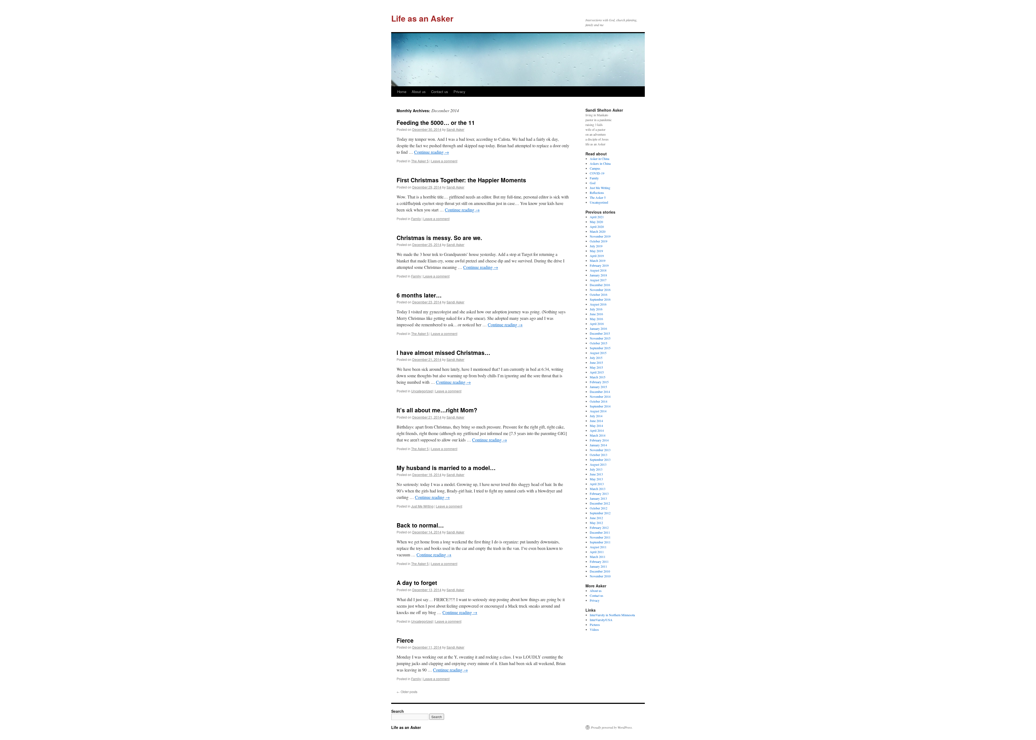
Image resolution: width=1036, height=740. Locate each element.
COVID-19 (597, 173)
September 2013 (600, 459)
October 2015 (598, 343)
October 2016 (598, 294)
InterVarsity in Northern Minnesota (612, 615)
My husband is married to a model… (446, 468)
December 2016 (600, 285)
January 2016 (598, 328)
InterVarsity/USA (601, 620)
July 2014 (596, 416)
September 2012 (600, 513)
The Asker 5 (420, 161)
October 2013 (598, 455)
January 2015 (598, 387)
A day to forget (417, 582)
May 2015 (596, 367)
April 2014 (597, 430)
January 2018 (598, 275)
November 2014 (600, 396)
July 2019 (596, 246)
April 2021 (597, 217)
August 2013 (598, 464)
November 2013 (600, 450)
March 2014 (597, 435)
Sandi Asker (455, 129)
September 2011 (600, 542)
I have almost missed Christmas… (443, 352)
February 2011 (599, 561)
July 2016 (596, 309)
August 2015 (598, 353)
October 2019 (598, 241)
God (592, 183)
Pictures (595, 624)
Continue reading (431, 152)
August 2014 (598, 411)
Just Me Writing (422, 506)
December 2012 (600, 503)
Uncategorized (422, 391)
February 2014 (599, 440)
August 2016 (598, 304)
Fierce (405, 640)
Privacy (459, 91)
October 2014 (598, 401)
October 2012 (598, 508)
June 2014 (596, 421)
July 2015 (596, 357)
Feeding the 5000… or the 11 (436, 122)
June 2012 (596, 518)
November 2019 (600, 236)
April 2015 (597, 372)
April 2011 (597, 552)
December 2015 (600, 333)
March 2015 (597, 377)
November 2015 (600, 338)
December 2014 (600, 391)
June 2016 (596, 314)
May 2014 (596, 425)
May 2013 (596, 479)
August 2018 (598, 270)
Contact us (439, 91)
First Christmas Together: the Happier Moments (461, 180)
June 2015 (596, 362)
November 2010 (600, 576)
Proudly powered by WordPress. (612, 727)
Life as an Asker (422, 18)
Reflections (597, 192)
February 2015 (599, 382)
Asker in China (599, 158)
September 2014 (600, 406)
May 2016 (596, 319)
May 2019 (596, 251)
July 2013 (596, 469)
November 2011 (600, 537)
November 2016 (600, 289)
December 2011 (600, 532)
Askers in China (600, 163)
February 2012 (599, 527)
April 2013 (597, 484)
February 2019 (599, 265)
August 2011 (598, 547)
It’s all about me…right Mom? (437, 410)
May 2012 (596, 522)
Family (416, 218)
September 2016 (600, 299)
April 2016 (597, 323)
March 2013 (597, 489)
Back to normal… (420, 525)
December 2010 (600, 571)
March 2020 (597, 231)
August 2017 (598, 280)
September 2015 (600, 348)
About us (419, 91)
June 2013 (596, 474)
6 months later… (419, 295)
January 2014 (598, 445)
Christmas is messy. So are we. (439, 238)
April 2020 (597, 226)
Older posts (407, 691)
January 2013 (598, 498)
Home (401, 91)
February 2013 (599, 493)
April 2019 (597, 255)
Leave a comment (444, 161)
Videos (594, 629)
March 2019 (597, 260)
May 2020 (596, 222)
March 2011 (597, 556)
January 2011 (598, 566)
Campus (595, 168)
